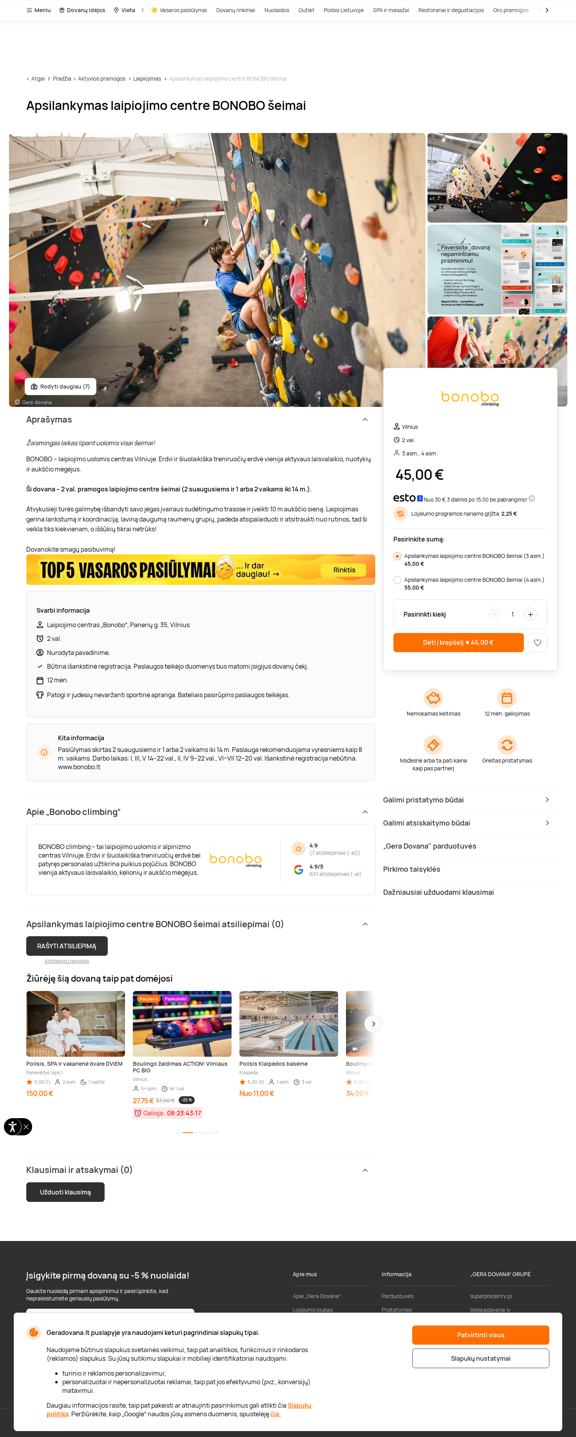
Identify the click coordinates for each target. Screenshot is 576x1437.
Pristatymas (397, 1309)
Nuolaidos (276, 10)
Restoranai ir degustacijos (451, 10)
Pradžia (62, 78)
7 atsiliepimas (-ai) (335, 852)
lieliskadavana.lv (490, 1309)
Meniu (42, 10)
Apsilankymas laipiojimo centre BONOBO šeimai (228, 78)
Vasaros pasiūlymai (183, 10)
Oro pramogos (511, 10)
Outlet (307, 10)
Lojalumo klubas (313, 1309)
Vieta (128, 10)
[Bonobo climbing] (470, 398)
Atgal (38, 78)
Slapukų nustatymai (481, 1358)
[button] (373, 1024)
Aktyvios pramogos (101, 78)
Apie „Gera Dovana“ (317, 1296)
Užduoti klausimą (65, 1192)
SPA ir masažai (391, 10)
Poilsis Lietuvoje (344, 10)
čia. (275, 1414)
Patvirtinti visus (481, 1335)
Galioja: (154, 1113)
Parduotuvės (397, 1296)
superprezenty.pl (491, 1296)
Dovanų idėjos (86, 10)
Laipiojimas (147, 78)
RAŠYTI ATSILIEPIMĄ (66, 946)
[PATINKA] (537, 643)
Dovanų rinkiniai (235, 10)
